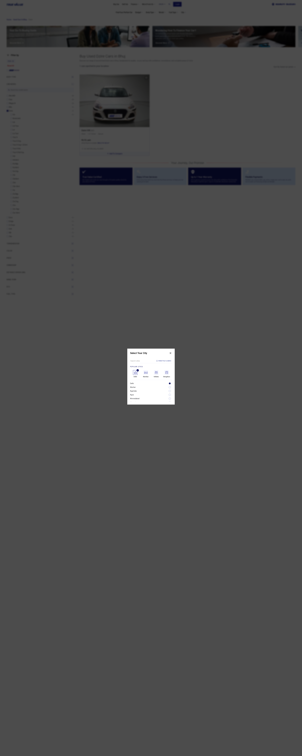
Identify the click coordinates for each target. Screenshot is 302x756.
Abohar (133, 387)
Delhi (132, 383)
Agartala (133, 391)
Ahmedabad (134, 398)
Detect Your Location (164, 361)
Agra (132, 395)
